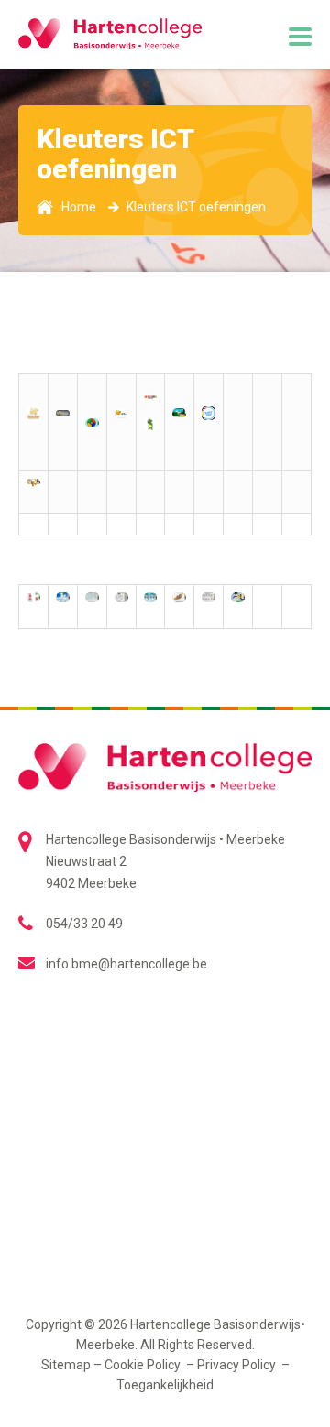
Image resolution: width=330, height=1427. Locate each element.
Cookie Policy (143, 1364)
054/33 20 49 (84, 923)
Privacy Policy (238, 1364)
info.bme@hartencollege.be (126, 964)
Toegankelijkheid (165, 1385)
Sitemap (66, 1364)
